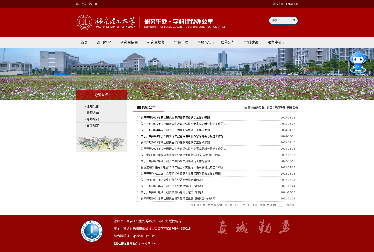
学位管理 (181, 42)
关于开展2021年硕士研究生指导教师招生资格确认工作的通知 (178, 198)
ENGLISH (292, 3)
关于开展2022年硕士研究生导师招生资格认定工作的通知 (175, 161)
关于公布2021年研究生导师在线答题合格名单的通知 (172, 179)
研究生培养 (156, 42)
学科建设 (251, 42)
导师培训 (92, 119)
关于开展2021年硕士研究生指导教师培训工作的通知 (172, 186)
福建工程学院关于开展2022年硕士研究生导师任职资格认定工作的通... (183, 167)
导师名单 (92, 112)
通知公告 (92, 106)
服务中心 (275, 42)
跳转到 (291, 205)
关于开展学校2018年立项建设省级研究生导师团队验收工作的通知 (181, 173)
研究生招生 (129, 42)
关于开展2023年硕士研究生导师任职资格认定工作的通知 (175, 142)
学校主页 (278, 3)
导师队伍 (205, 42)
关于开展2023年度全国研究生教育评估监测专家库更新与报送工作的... (183, 148)
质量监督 (228, 42)
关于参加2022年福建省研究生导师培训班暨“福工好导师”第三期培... (181, 154)
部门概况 (104, 42)
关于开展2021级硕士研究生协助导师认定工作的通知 (172, 192)
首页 (84, 42)
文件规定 (92, 125)
